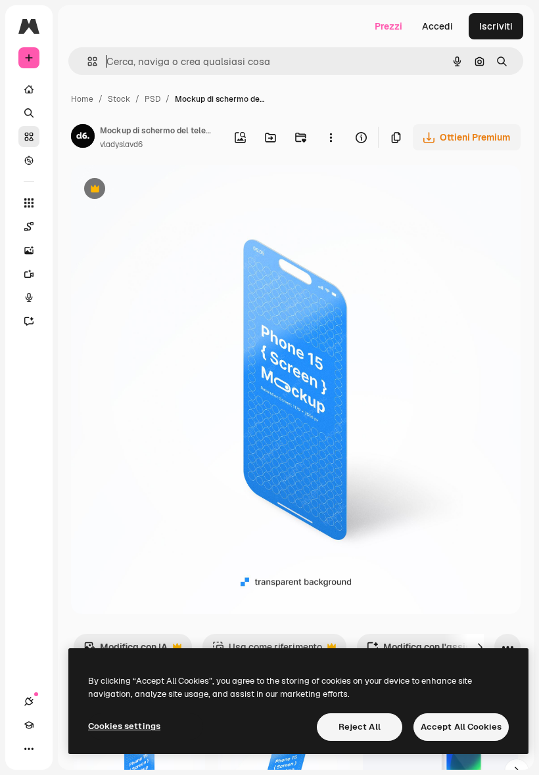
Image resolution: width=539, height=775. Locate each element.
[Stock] (28, 136)
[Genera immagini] (28, 250)
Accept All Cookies (461, 726)
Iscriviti (496, 26)
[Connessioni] (28, 701)
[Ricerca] (28, 112)
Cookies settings (124, 726)
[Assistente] (28, 321)
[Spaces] (28, 226)
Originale (158, 190)
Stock (119, 99)
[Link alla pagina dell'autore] (83, 138)
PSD (152, 99)
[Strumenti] (28, 202)
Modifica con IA (125, 650)
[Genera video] (28, 273)
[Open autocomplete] (87, 61)
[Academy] (28, 725)
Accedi (437, 26)
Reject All (360, 726)
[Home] (28, 89)
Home (82, 99)
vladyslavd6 (121, 144)
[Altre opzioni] (330, 137)
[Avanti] (480, 647)
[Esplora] (28, 160)
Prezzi (388, 26)
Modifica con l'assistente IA (436, 650)
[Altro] (28, 748)
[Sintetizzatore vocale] (28, 297)
